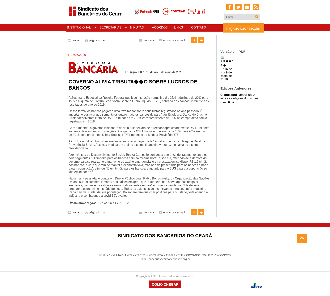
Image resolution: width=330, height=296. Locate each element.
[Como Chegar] (165, 287)
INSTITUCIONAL (79, 27)
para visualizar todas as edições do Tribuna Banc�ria (239, 98)
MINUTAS (137, 27)
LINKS (178, 27)
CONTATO (198, 27)
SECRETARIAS (110, 27)
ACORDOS (160, 27)
